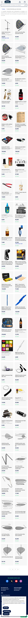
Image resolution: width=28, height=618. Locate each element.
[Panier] (25, 2)
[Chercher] (25, 5)
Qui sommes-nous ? (5, 589)
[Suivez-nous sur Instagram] (21, 581)
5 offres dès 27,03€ (5, 38)
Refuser (6, 607)
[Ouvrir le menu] (2, 2)
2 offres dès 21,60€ (18, 243)
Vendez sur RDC (17, 589)
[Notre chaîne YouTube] (16, 581)
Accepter (6, 613)
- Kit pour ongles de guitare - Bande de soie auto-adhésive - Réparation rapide (6, 355)
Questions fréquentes (5, 595)
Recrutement (16, 590)
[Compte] (20, 2)
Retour (3, 9)
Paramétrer (7, 611)
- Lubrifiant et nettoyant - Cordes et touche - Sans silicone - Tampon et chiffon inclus (7, 172)
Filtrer (23, 616)
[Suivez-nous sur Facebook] (7, 581)
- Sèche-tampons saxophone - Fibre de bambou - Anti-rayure (20, 81)
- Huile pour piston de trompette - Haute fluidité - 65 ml (7, 216)
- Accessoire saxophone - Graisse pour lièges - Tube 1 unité (7, 423)
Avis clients (3, 590)
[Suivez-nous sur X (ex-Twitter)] (11, 581)
